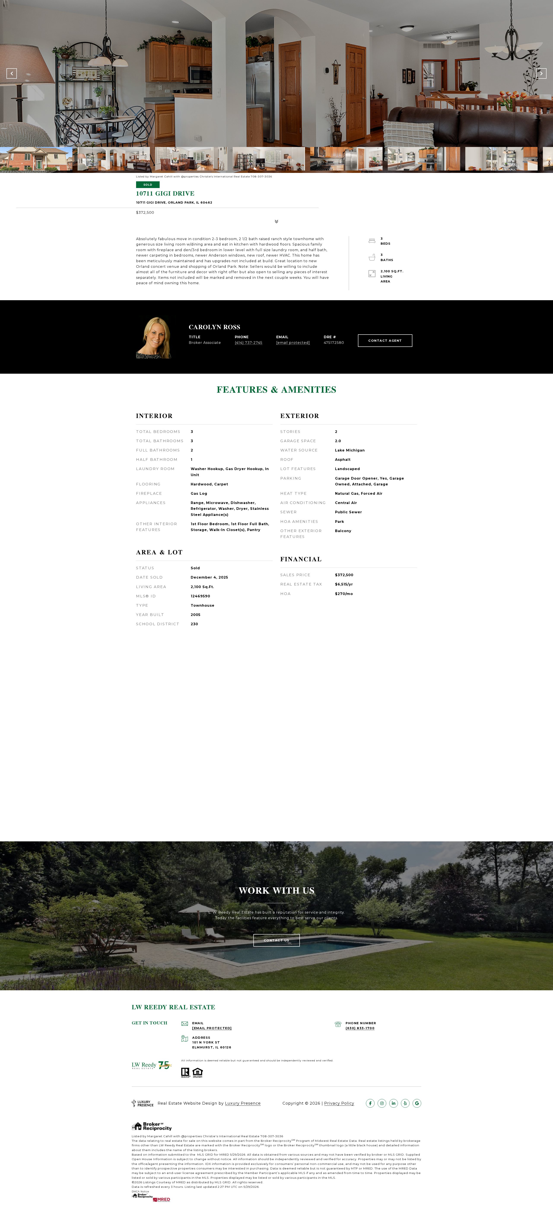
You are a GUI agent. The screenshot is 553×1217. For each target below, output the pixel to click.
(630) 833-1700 (360, 1028)
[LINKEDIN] (393, 1103)
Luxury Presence (243, 1103)
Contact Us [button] (276, 940)
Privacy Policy (339, 1103)
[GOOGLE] (417, 1103)
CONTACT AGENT (385, 341)
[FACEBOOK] (370, 1103)
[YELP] (405, 1103)
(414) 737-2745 (248, 343)
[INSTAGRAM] (382, 1103)
